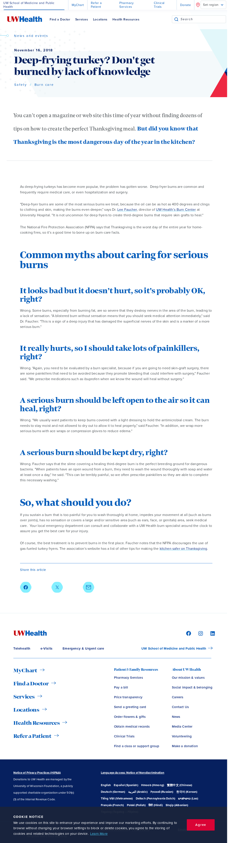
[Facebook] (188, 633)
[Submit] (176, 19)
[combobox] (203, 19)
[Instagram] (200, 633)
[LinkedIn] (210, 633)
